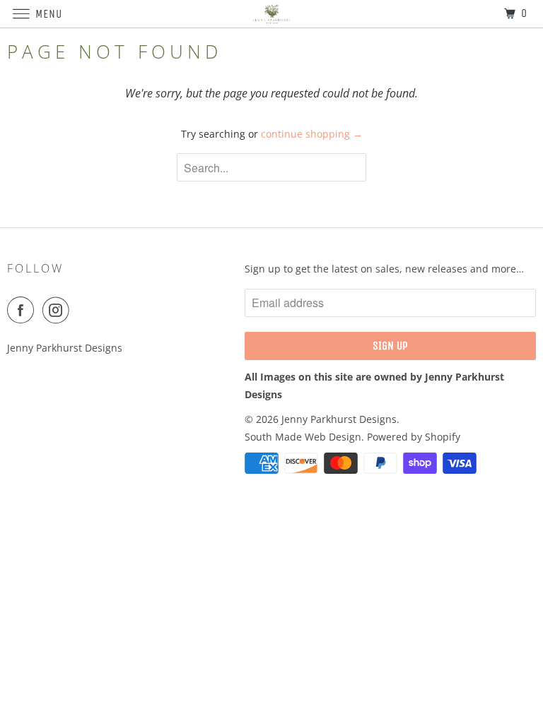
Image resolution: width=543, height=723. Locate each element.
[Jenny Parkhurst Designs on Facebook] (23, 310)
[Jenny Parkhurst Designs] (271, 14)
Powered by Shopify (413, 436)
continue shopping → (312, 134)
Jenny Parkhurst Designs (339, 419)
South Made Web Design (303, 436)
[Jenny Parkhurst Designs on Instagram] (58, 310)
